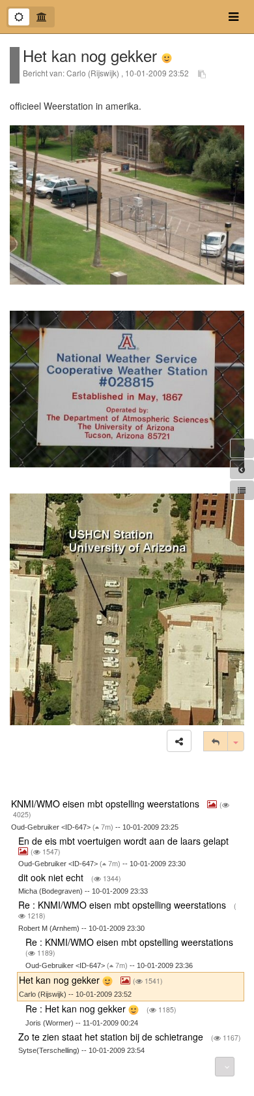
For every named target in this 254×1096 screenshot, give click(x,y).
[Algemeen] (18, 16)
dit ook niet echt (52, 877)
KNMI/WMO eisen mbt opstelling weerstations (106, 803)
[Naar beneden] (224, 1066)
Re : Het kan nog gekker (76, 1008)
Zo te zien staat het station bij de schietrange (112, 1036)
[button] (179, 741)
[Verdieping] (42, 16)
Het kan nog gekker (60, 979)
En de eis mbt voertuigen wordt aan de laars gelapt (124, 840)
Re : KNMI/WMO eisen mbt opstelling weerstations (123, 904)
